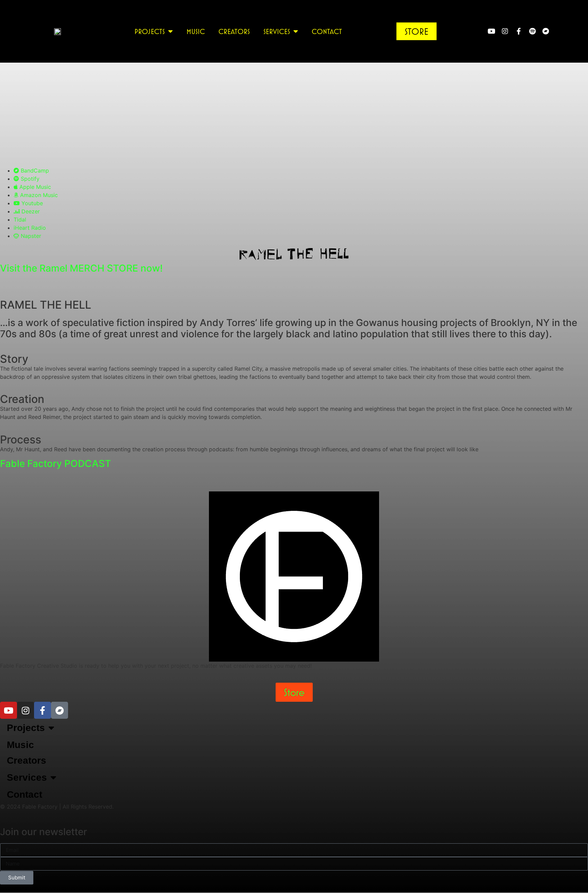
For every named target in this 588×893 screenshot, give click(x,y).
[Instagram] (505, 31)
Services (276, 31)
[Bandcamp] (546, 31)
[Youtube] (491, 31)
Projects (149, 31)
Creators (234, 31)
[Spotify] (532, 31)
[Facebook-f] (518, 31)
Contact (327, 31)
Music (195, 31)
